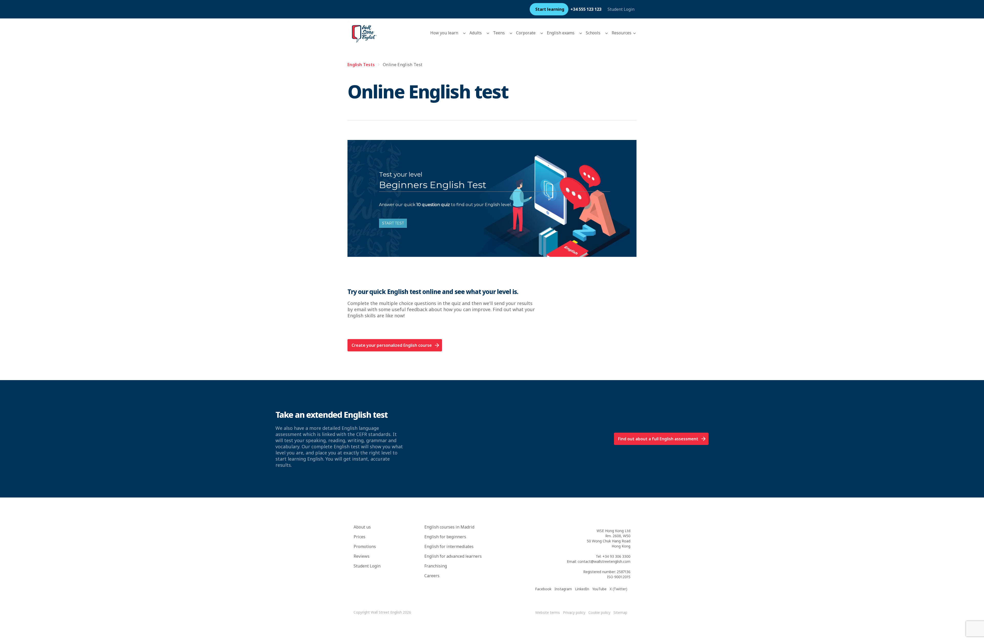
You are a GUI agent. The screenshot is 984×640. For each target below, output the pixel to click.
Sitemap (620, 612)
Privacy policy (574, 612)
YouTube (599, 588)
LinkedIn (582, 588)
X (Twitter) (618, 588)
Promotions (365, 546)
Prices (359, 537)
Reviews (362, 556)
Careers (431, 575)
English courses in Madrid (449, 527)
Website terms (547, 612)
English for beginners (445, 537)
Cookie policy (599, 612)
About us (362, 527)
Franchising (435, 566)
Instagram (563, 588)
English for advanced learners (453, 556)
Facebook (543, 588)
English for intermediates (449, 546)
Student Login (621, 9)
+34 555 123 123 (585, 9)
